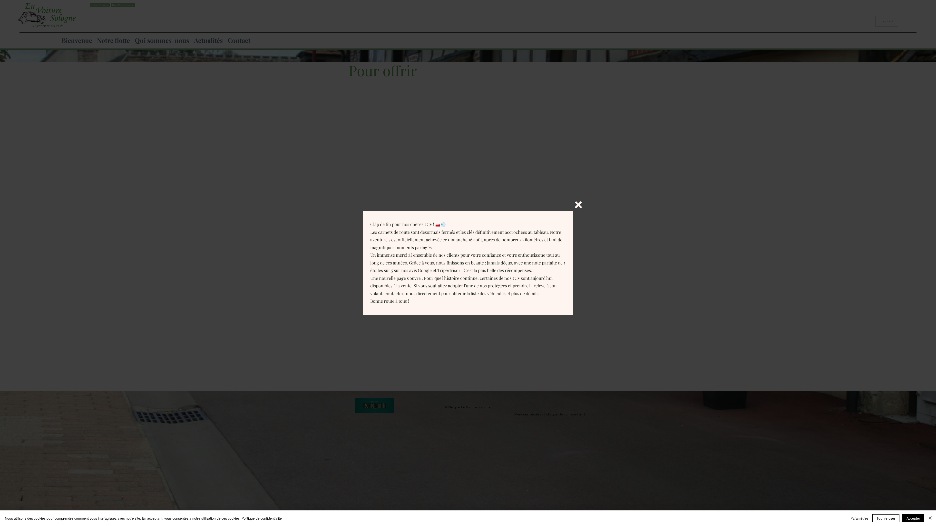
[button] (578, 204)
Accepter (913, 518)
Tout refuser (886, 518)
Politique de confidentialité (262, 518)
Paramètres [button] (859, 518)
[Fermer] (930, 518)
